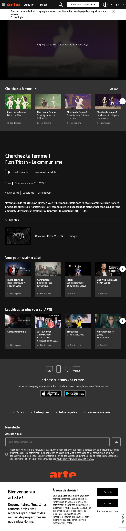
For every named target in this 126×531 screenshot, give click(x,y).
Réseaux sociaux (98, 412)
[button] (60, 4)
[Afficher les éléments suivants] (122, 101)
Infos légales (68, 412)
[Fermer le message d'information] (114, 11)
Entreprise (41, 412)
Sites (20, 412)
